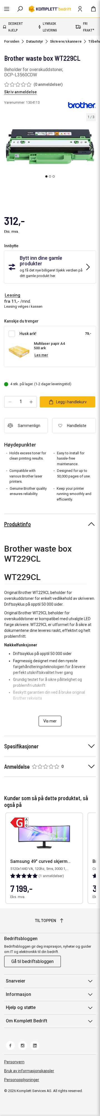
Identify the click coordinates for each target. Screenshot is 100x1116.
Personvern (14, 1062)
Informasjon (18, 994)
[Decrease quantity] (10, 401)
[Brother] (82, 104)
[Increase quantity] (31, 401)
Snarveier (15, 981)
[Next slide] (91, 148)
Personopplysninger (21, 1080)
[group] (50, 146)
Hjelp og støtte (21, 1007)
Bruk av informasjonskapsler (29, 1071)
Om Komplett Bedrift (26, 1020)
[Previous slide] (9, 148)
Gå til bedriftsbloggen (32, 961)
